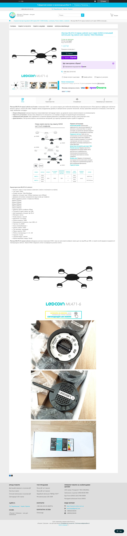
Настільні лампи (14, 491)
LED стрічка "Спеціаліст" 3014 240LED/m (76, 490)
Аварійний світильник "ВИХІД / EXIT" (48, 494)
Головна (13, 26)
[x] (12, 476)
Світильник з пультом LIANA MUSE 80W (76, 493)
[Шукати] (82, 15)
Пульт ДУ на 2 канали (43, 488)
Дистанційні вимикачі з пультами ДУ (20, 488)
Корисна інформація (62, 26)
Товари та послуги (24, 26)
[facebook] (10, 476)
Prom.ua (72, 521)
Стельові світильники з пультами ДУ (20, 494)
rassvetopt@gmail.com (73, 508)
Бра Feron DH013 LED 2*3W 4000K (75, 495)
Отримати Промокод (81, 5)
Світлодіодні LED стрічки (16, 496)
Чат (120, 531)
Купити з (67, 57)
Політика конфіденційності (82, 523)
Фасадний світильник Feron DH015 (75, 498)
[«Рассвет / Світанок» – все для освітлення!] (12, 15)
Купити (70, 53)
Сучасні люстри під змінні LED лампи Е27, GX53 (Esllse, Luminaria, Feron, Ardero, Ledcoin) (41, 21)
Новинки (50, 26)
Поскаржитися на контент (68, 523)
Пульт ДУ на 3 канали (43, 491)
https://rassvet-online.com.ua (75, 506)
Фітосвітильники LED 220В (45, 496)
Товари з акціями (39, 26)
